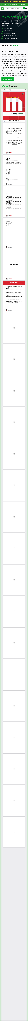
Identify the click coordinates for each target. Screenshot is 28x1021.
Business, (6, 38)
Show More (7, 79)
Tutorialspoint (8, 28)
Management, (14, 38)
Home (4, 4)
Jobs (22, 4)
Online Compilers (13, 4)
